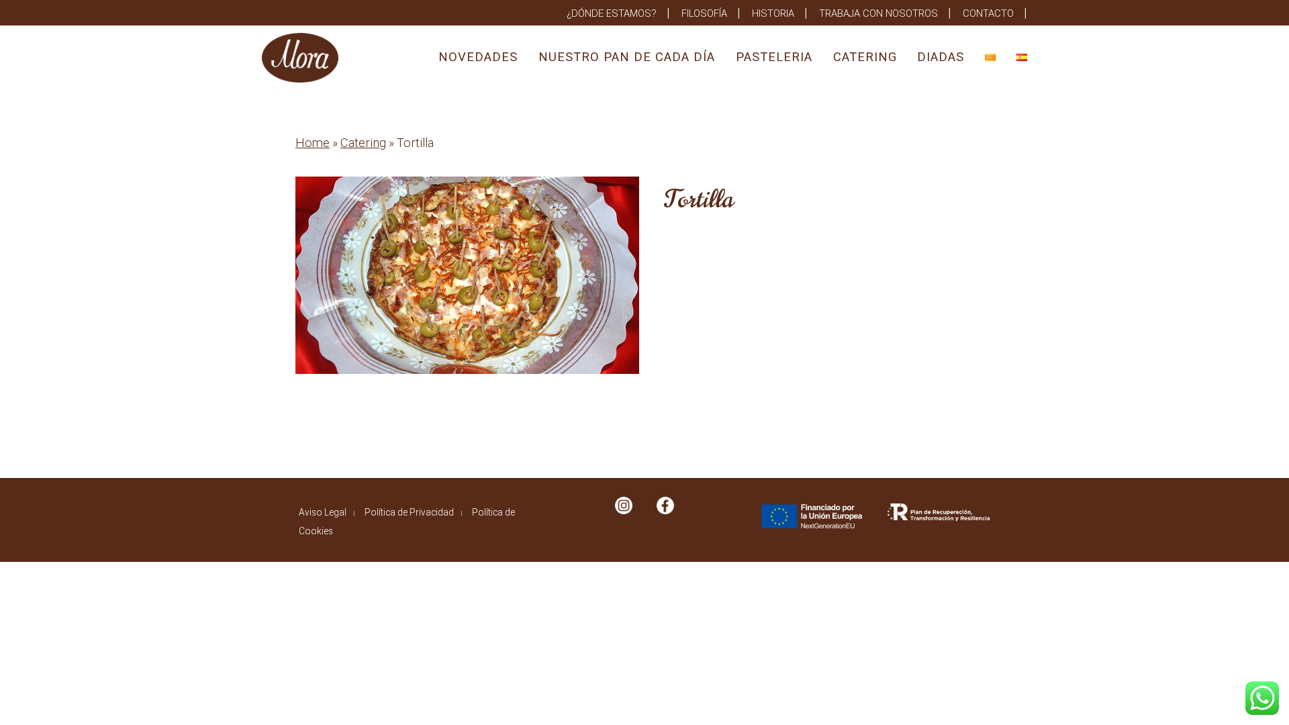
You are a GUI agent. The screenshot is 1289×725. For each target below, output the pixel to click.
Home (312, 143)
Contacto (988, 13)
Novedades (478, 57)
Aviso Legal (322, 512)
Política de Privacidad (409, 512)
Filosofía (704, 13)
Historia (773, 13)
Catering (865, 57)
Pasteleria (774, 57)
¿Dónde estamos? (612, 13)
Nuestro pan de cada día (626, 57)
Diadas (940, 57)
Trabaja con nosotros (878, 13)
